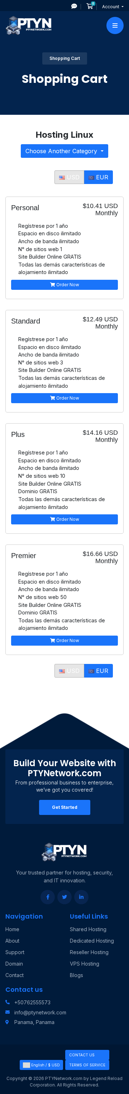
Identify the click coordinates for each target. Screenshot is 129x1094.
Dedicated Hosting (92, 941)
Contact (14, 975)
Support (14, 952)
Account (111, 6)
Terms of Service (87, 1065)
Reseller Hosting (89, 952)
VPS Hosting (84, 964)
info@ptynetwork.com (40, 1012)
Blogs (76, 975)
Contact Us (82, 1055)
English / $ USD (45, 1065)
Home (12, 929)
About (12, 941)
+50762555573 (32, 1002)
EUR (101, 177)
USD (72, 177)
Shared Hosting (88, 929)
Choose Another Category (62, 151)
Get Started (64, 807)
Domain (14, 964)
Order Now (67, 284)
